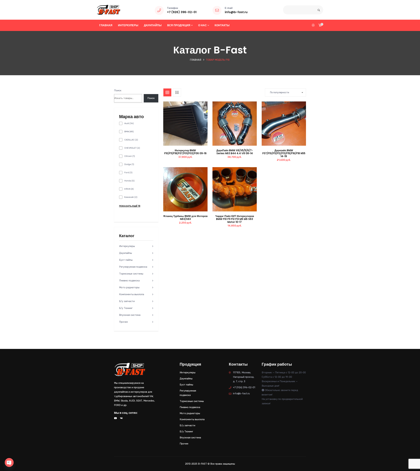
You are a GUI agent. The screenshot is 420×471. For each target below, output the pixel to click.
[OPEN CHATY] (9, 462)
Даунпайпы (153, 25)
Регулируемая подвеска (133, 266)
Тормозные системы (131, 273)
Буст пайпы (126, 259)
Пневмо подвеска (129, 280)
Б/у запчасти (127, 301)
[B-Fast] (108, 9)
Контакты (222, 25)
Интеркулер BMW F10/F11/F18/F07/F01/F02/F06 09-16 (185, 152)
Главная (105, 25)
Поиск (117, 90)
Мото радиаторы (129, 287)
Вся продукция (178, 25)
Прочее (123, 321)
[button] (193, 127)
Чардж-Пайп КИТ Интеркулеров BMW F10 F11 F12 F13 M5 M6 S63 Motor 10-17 (234, 219)
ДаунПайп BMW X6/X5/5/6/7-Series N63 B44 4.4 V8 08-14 (234, 152)
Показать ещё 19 (129, 206)
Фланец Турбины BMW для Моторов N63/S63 (185, 217)
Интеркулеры (128, 25)
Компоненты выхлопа (131, 294)
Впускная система (129, 315)
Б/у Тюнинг (126, 308)
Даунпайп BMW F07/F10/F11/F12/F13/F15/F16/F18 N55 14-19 (283, 153)
